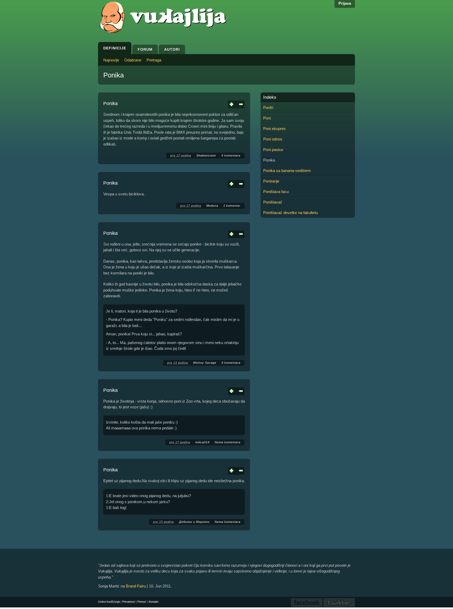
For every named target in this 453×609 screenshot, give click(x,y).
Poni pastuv (273, 149)
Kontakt (153, 601)
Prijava (344, 3)
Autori (172, 49)
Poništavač (272, 202)
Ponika (110, 103)
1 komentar (231, 205)
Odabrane (132, 60)
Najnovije (111, 60)
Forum (145, 49)
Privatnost (128, 601)
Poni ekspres (274, 128)
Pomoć (141, 601)
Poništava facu (276, 191)
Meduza (212, 205)
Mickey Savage (204, 362)
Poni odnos (272, 139)
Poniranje (271, 181)
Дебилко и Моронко (194, 521)
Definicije (114, 48)
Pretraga (154, 60)
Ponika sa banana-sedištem (287, 170)
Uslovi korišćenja (109, 601)
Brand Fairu (136, 586)
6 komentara (231, 155)
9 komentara (231, 362)
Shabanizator (206, 155)
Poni (267, 118)
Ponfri (268, 107)
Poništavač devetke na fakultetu (290, 212)
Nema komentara (227, 442)
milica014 (202, 442)
